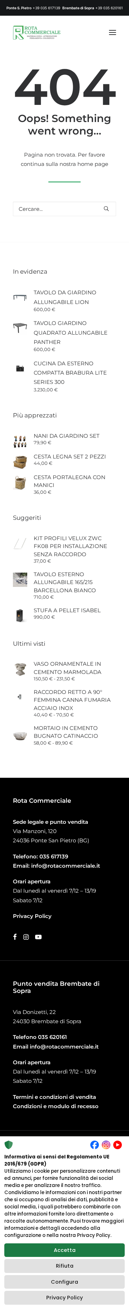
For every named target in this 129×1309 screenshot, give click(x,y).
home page (92, 164)
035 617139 (53, 856)
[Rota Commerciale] (37, 32)
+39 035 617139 (46, 8)
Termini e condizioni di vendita (54, 1097)
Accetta (65, 1250)
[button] (112, 32)
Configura (64, 1281)
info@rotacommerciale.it (65, 865)
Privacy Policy (64, 1297)
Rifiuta (64, 1265)
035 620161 (52, 1037)
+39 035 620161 (109, 8)
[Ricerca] (64, 209)
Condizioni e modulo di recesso (56, 1106)
